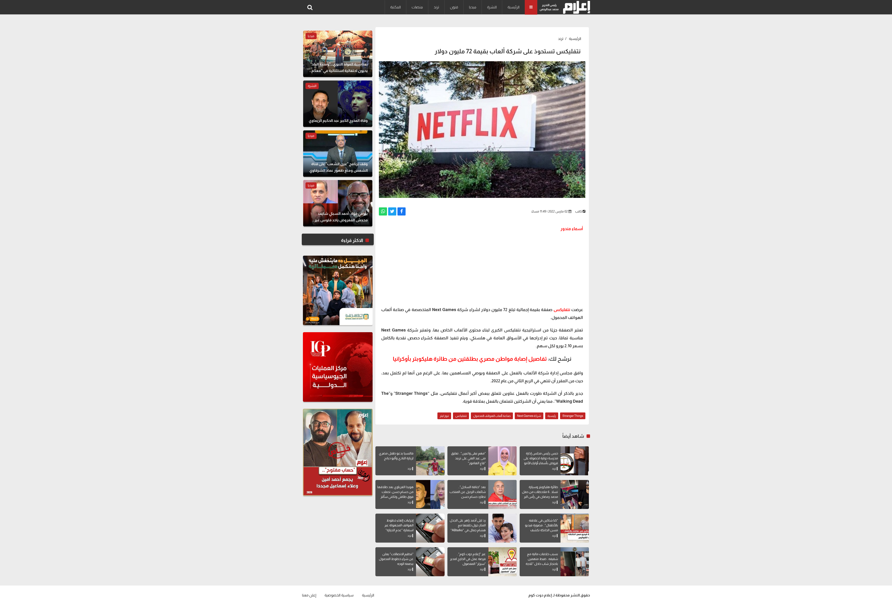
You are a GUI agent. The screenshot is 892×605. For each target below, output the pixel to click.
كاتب (578, 211)
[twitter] (392, 211)
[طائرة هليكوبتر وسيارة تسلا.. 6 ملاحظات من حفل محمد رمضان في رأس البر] (575, 494)
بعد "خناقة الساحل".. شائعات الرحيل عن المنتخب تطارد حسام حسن (467, 492)
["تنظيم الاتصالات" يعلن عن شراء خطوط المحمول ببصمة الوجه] (430, 561)
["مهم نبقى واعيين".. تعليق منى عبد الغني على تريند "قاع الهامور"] (502, 460)
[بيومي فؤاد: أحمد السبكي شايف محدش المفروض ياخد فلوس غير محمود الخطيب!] (337, 203)
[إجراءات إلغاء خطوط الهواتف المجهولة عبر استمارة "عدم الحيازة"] (430, 528)
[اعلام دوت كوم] (575, 7)
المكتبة (395, 7)
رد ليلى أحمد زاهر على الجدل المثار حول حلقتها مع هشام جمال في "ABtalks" (468, 525)
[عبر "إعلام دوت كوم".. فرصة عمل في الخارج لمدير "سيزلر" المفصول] (502, 561)
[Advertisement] (482, 268)
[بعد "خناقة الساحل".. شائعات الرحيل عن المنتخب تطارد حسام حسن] (502, 494)
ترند (436, 7)
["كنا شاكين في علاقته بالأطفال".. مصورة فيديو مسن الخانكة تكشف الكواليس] (575, 528)
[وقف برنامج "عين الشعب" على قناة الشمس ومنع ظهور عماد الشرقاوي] (337, 153)
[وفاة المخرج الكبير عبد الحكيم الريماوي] (337, 103)
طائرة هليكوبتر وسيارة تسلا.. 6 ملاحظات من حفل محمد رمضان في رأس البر (540, 492)
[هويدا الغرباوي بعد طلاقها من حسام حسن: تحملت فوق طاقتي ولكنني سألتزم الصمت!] (430, 494)
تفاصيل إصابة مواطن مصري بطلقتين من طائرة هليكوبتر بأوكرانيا (470, 359)
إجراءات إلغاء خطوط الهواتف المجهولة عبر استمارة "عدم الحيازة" (398, 525)
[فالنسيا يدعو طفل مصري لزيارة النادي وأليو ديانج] (430, 460)
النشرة (492, 7)
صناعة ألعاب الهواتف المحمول (492, 416)
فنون (454, 7)
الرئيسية (513, 7)
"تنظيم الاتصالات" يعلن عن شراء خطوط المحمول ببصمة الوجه (396, 559)
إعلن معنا (309, 595)
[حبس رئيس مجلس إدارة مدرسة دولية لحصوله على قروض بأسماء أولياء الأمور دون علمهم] (575, 460)
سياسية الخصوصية (339, 595)
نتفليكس (562, 309)
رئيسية (552, 416)
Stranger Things (572, 416)
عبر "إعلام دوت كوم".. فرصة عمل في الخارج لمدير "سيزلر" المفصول (468, 559)
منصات (417, 7)
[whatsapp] (383, 211)
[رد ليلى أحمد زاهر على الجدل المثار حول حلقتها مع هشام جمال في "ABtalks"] (502, 528)
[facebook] (401, 211)
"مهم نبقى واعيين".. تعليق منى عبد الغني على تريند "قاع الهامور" (468, 458)
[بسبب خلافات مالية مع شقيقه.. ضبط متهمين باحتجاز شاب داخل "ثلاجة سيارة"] (575, 561)
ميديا (472, 7)
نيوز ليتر (444, 416)
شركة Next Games (529, 416)
